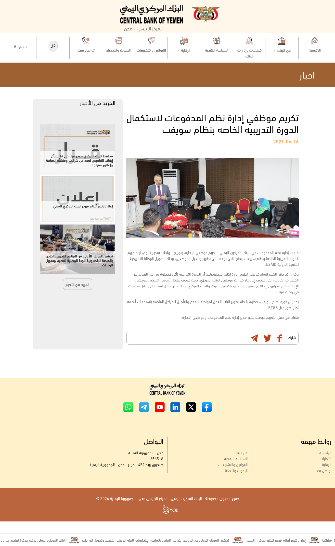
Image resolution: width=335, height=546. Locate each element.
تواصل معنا (322, 470)
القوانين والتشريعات (233, 464)
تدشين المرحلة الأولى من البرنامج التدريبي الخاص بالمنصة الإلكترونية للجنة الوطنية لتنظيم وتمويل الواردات (168, 539)
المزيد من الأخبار (78, 284)
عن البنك (241, 452)
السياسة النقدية (236, 458)
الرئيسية (325, 452)
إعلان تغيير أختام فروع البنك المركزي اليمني (288, 539)
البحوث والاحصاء (235, 470)
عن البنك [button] (283, 49)
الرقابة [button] (185, 49)
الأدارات (325, 458)
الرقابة (326, 464)
